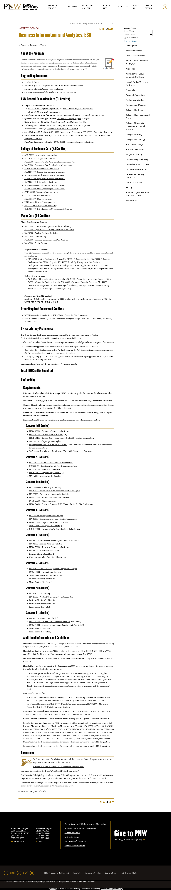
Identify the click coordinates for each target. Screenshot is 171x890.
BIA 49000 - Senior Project (35, 243)
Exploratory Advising (135, 100)
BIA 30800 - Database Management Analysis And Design (48, 226)
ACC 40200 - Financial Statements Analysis (46, 279)
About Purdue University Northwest (137, 62)
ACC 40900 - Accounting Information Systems (85, 279)
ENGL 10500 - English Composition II (44, 112)
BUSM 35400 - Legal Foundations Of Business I (44, 178)
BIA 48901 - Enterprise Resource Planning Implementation (65, 268)
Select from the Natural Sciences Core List (68, 122)
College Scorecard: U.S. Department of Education (85, 824)
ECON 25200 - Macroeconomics (38, 199)
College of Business (134, 110)
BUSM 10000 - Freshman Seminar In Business (74, 142)
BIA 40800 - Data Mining (35, 236)
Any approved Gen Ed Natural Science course (48, 444)
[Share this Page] (106, 29)
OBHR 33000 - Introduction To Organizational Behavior (48, 209)
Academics (73, 7)
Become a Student (52, 7)
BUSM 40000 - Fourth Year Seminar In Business (44, 185)
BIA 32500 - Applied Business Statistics (40, 233)
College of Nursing (134, 134)
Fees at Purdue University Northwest (137, 83)
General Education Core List (138, 164)
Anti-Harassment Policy (129, 873)
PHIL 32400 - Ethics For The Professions (70, 315)
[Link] (6, 873)
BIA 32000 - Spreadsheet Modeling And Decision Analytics (49, 230)
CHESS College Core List (136, 169)
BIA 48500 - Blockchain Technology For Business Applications (65, 265)
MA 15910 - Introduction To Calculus (68, 135)
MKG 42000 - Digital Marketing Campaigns (68, 285)
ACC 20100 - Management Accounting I (41, 158)
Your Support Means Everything (128, 839)
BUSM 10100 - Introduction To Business (41, 168)
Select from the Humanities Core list (62, 129)
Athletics (123, 7)
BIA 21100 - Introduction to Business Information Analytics (49, 162)
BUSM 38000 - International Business (40, 182)
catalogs (53, 888)
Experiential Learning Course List (135, 176)
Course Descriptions (134, 182)
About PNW (134, 7)
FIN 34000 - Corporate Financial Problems (79, 282)
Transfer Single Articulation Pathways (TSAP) (137, 194)
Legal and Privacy (111, 873)
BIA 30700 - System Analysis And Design (45, 259)
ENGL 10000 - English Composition (78, 108)
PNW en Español (149, 7)
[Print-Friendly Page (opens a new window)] (109, 29)
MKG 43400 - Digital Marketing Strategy (54, 288)
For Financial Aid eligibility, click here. (37, 775)
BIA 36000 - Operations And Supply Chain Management (48, 165)
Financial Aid (131, 90)
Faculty (129, 187)
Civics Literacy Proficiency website (62, 364)
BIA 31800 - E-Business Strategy (77, 259)
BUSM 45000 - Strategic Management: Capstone (44, 189)
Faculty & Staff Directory (75, 841)
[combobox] (91, 23)
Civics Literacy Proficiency (137, 159)
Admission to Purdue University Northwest (135, 75)
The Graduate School (135, 149)
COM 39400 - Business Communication (41, 192)
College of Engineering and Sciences (138, 116)
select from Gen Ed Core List (54, 557)
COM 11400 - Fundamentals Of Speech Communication (81, 115)
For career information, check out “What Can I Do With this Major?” (50, 771)
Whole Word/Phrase (132, 38)
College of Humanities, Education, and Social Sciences (136, 126)
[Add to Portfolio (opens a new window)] (103, 29)
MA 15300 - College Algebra (69, 118)
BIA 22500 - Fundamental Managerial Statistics (49, 494)
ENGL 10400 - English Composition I (43, 108)
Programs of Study (38, 45)
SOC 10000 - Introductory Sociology (64, 132)
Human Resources (72, 833)
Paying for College (87, 7)
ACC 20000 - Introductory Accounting (40, 155)
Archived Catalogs (134, 50)
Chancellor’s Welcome (135, 55)
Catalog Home (132, 45)
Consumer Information (93, 873)
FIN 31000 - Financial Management (39, 202)
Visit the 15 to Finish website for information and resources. (58, 766)
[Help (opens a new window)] (112, 29)
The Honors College (134, 144)
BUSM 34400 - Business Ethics (37, 315)
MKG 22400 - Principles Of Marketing (40, 205)
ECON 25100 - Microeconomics (37, 195)
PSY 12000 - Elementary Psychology (98, 132)
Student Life (107, 7)
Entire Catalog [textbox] (129, 31)
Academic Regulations (135, 95)
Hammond (19, 841)
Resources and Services (136, 105)
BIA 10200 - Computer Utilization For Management (68, 125)
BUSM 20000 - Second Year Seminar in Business (44, 172)
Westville (44, 841)
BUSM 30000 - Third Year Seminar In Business (44, 175)
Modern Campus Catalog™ (112, 888)
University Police (72, 837)
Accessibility (77, 873)
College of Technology (135, 139)
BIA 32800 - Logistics (48, 262)
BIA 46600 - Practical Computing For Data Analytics (46, 240)
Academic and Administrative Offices (80, 828)
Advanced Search (131, 41)
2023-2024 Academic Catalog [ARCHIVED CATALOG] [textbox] (85, 24)
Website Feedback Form (75, 845)
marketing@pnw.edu (87, 881)
